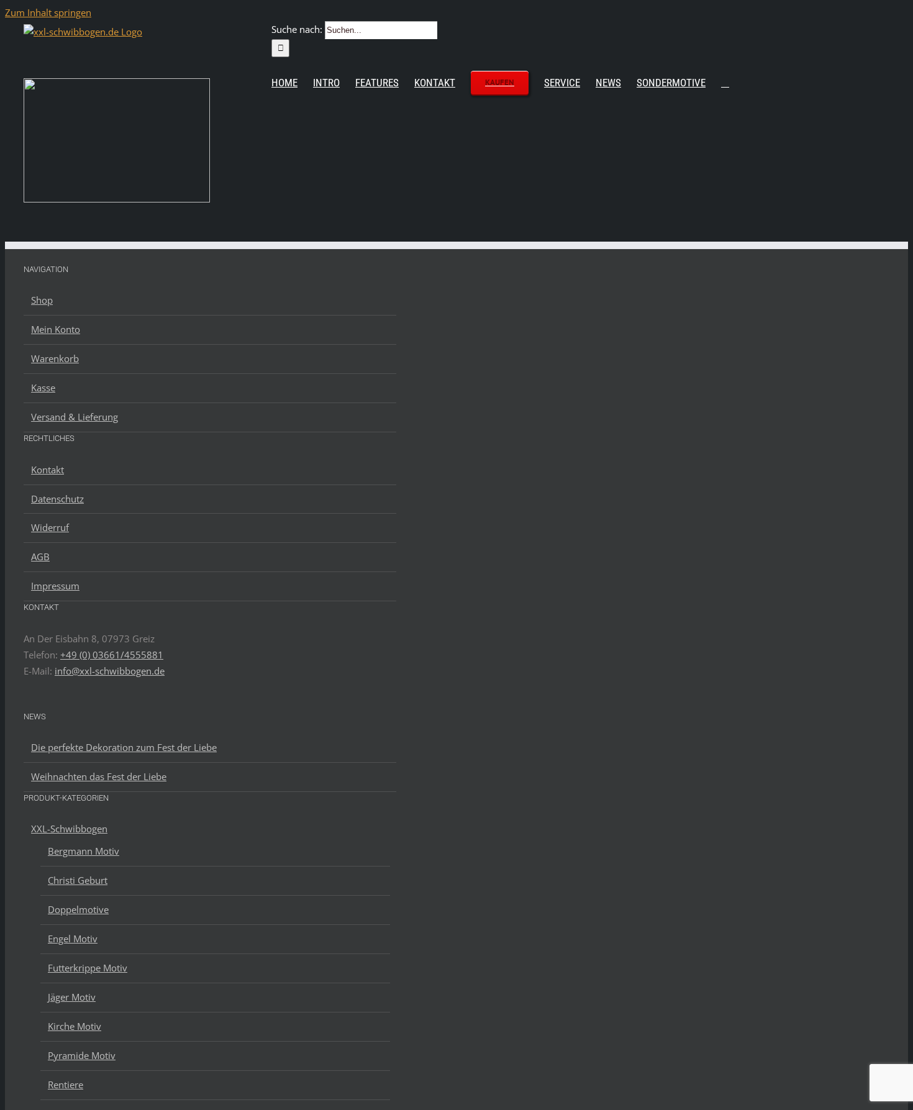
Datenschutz (57, 499)
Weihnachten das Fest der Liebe (98, 776)
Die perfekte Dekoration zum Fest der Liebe (124, 747)
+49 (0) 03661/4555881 (111, 654)
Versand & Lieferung (74, 417)
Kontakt (47, 469)
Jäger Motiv (72, 997)
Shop (42, 300)
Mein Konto (55, 329)
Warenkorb (55, 358)
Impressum (55, 586)
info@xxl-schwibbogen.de (110, 671)
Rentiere (65, 1084)
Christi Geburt (77, 880)
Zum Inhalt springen (48, 12)
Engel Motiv (73, 938)
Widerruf (50, 527)
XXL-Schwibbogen (69, 828)
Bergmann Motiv (83, 851)
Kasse (43, 387)
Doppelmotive (78, 909)
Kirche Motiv (74, 1026)
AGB (40, 556)
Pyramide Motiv (82, 1055)
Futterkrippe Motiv (87, 968)
